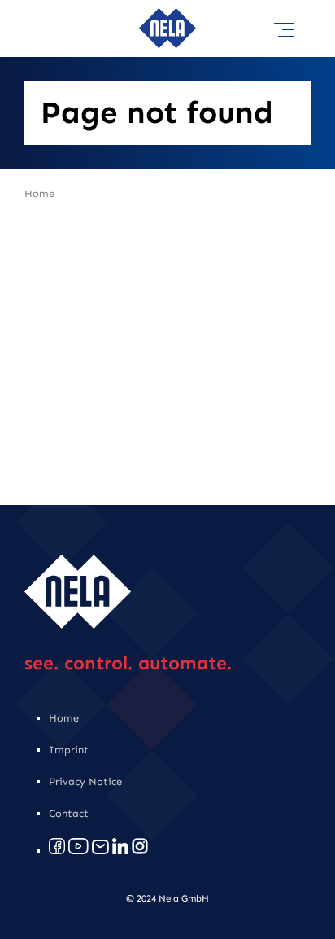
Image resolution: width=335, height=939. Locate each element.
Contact (69, 813)
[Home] (167, 16)
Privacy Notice (85, 781)
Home (39, 193)
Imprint (69, 750)
